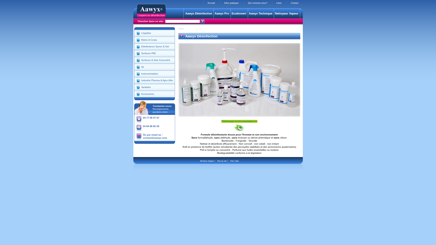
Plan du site (222, 161)
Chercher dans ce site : (151, 21)
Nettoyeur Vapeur (286, 13)
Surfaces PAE (148, 53)
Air (142, 67)
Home (181, 29)
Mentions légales (207, 161)
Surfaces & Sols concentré (155, 60)
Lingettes (146, 33)
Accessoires (147, 94)
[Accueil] (151, 16)
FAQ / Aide (234, 161)
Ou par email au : (153, 134)
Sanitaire (146, 87)
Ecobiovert (239, 13)
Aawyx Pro (222, 13)
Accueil (211, 3)
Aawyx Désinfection (198, 13)
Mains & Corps (149, 39)
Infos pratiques (231, 3)
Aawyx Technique (260, 13)
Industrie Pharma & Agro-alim (157, 80)
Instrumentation (149, 73)
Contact (295, 3)
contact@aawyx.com (155, 137)
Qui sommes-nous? (257, 3)
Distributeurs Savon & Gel (155, 46)
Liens (279, 3)
